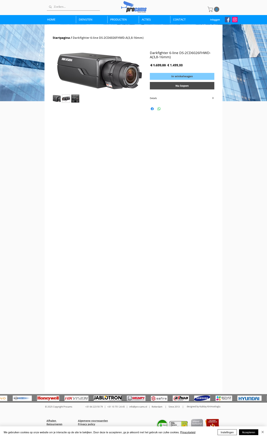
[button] (214, 9)
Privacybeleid (187, 432)
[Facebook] (227, 19)
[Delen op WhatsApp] (159, 109)
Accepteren (248, 432)
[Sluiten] (262, 432)
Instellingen (227, 432)
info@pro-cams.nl (138, 406)
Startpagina (61, 38)
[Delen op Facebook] (152, 109)
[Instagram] (235, 19)
